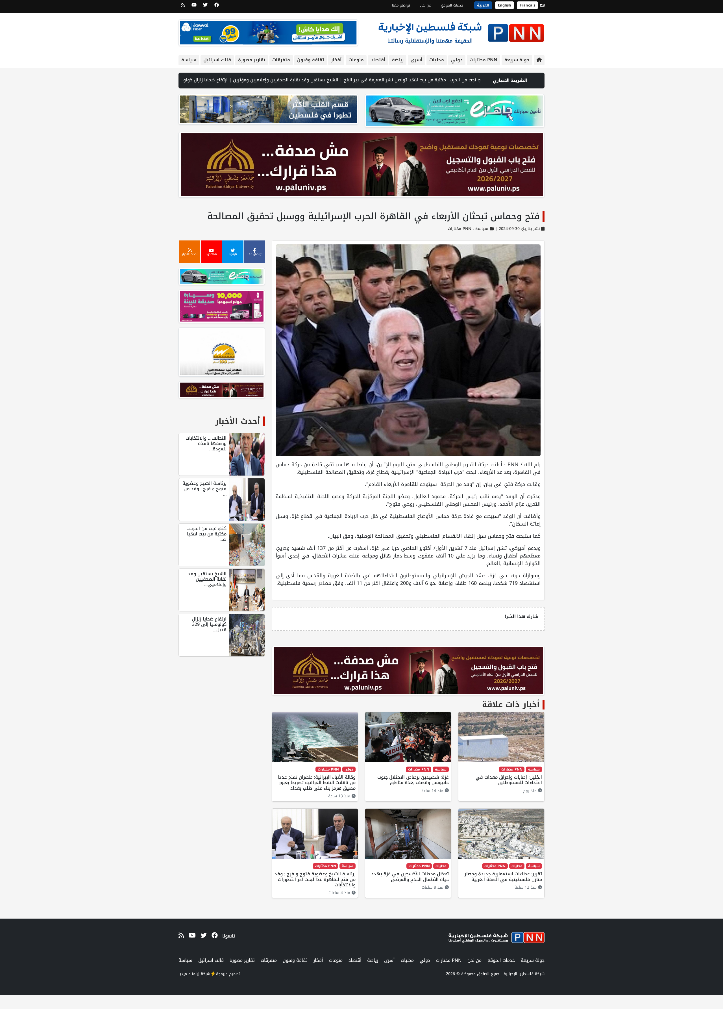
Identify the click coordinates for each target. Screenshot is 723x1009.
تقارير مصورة (251, 59)
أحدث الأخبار (237, 421)
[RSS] (182, 7)
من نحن (425, 5)
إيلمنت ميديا (188, 974)
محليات (436, 59)
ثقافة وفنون (310, 59)
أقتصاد (378, 59)
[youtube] (194, 7)
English (504, 5)
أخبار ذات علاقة (511, 704)
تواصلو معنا (401, 5)
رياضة (398, 59)
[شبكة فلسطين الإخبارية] (461, 31)
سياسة (188, 59)
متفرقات (281, 59)
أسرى (416, 59)
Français (527, 5)
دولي (457, 59)
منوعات (356, 59)
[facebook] (216, 7)
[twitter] (205, 7)
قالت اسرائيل (217, 59)
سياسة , (479, 229)
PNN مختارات (483, 59)
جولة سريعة (517, 59)
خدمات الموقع (452, 5)
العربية (483, 5)
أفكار (336, 59)
